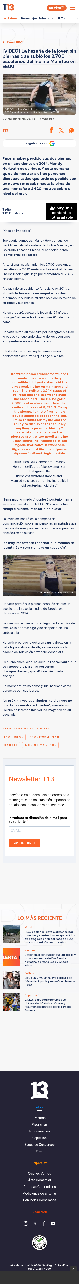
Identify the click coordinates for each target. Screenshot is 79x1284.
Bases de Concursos (39, 1145)
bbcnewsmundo (44, 737)
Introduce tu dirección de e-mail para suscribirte (38, 819)
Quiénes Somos (39, 1173)
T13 (5, 130)
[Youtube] (53, 1223)
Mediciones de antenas (39, 1193)
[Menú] (72, 7)
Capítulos (39, 1138)
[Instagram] (26, 1223)
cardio (11, 745)
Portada (39, 1118)
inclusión (14, 737)
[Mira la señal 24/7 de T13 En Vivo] (57, 8)
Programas (40, 1125)
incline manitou (40, 745)
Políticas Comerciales (39, 1187)
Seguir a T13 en (36, 143)
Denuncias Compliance (39, 1200)
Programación (39, 1131)
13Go (39, 1151)
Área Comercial (39, 1180)
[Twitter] (35, 1223)
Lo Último (10, 18)
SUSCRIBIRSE (24, 843)
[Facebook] (44, 1223)
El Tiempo (65, 18)
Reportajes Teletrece (37, 18)
